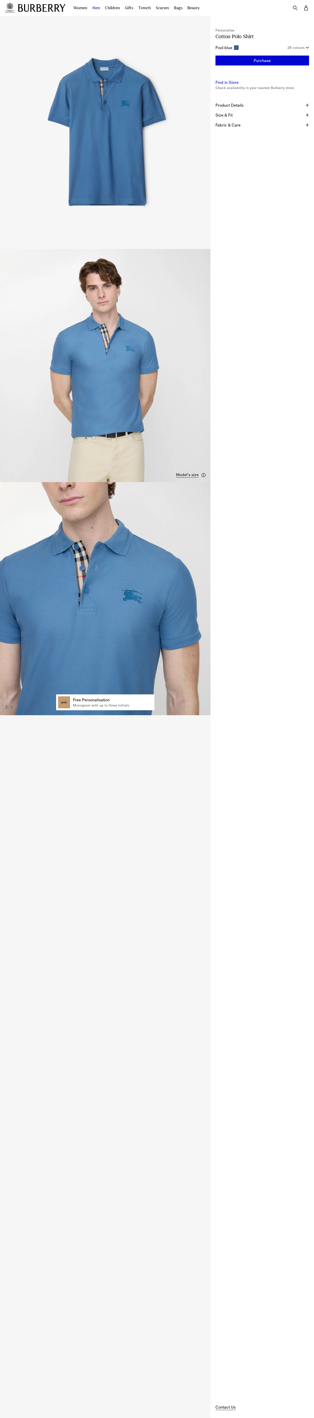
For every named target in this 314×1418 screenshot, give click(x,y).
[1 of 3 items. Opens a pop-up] (105, 132)
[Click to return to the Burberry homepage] (42, 8)
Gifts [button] (129, 8)
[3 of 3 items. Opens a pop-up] (105, 598)
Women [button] (80, 8)
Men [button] (96, 8)
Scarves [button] (162, 8)
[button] (191, 475)
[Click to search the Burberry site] (295, 8)
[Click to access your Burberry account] (306, 8)
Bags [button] (178, 8)
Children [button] (112, 8)
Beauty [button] (193, 8)
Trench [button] (144, 8)
